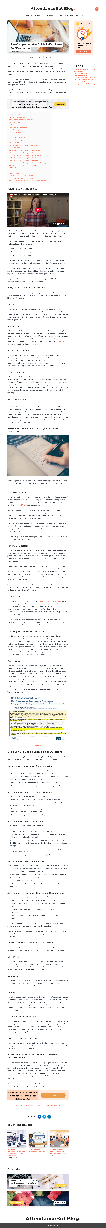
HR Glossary (64, 15)
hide (19, 114)
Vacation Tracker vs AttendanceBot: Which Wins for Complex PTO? (58, 1151)
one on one (60, 341)
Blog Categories (76, 15)
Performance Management (50, 1105)
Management (36, 1105)
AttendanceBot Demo (49, 15)
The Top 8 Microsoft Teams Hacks (85, 77)
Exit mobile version (53, 1225)
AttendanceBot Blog (52, 8)
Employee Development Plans (49, 601)
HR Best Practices (24, 1105)
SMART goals (23, 505)
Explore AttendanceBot (31, 15)
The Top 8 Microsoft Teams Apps (85, 84)
